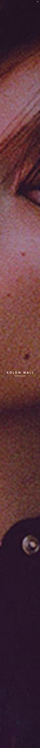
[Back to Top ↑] (37, 745)
